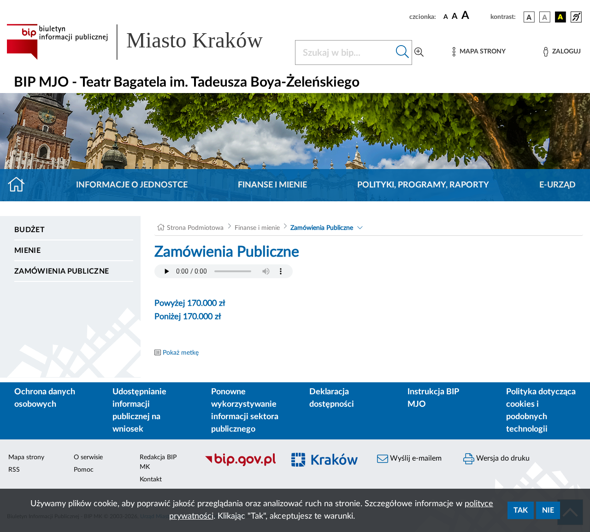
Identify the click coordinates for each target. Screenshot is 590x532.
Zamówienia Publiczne (61, 271)
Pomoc (84, 470)
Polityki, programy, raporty (423, 185)
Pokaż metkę (181, 353)
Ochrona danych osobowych (44, 398)
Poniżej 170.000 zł (187, 317)
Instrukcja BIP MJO (433, 398)
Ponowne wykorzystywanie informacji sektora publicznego (244, 410)
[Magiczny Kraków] (325, 465)
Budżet (29, 230)
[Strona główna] (20, 185)
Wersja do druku (502, 458)
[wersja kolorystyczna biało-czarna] (545, 17)
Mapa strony (26, 457)
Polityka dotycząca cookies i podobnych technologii (541, 410)
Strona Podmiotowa (195, 228)
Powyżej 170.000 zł (189, 303)
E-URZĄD (557, 185)
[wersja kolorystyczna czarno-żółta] (560, 17)
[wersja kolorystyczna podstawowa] (529, 17)
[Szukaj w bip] (402, 52)
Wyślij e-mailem (415, 458)
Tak (520, 510)
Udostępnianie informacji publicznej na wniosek (139, 410)
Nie (548, 510)
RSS (14, 470)
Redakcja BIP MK (158, 462)
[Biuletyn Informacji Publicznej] (240, 465)
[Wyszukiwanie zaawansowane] (419, 52)
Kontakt (151, 479)
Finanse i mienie (272, 185)
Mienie (27, 250)
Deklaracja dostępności (331, 398)
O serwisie (88, 457)
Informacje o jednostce (132, 185)
